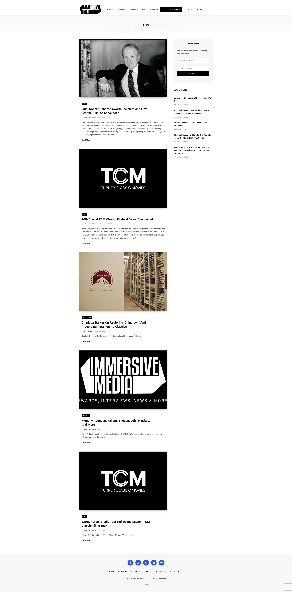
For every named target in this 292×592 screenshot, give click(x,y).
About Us (122, 571)
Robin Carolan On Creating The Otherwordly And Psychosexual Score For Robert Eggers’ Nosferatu (193, 150)
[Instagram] (146, 562)
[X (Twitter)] (138, 562)
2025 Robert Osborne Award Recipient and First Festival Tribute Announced (192, 111)
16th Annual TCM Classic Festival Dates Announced (117, 219)
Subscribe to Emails (171, 9)
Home (111, 571)
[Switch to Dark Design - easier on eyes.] (205, 9)
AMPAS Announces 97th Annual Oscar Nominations (190, 124)
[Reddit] (161, 562)
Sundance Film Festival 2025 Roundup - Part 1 (193, 99)
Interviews (86, 317)
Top (147, 585)
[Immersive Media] (90, 9)
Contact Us (159, 571)
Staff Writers (90, 117)
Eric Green (88, 331)
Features (85, 415)
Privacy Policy (176, 571)
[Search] (211, 9)
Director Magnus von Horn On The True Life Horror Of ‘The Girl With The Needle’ (192, 136)
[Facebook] (130, 562)
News (84, 104)
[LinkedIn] (154, 562)
